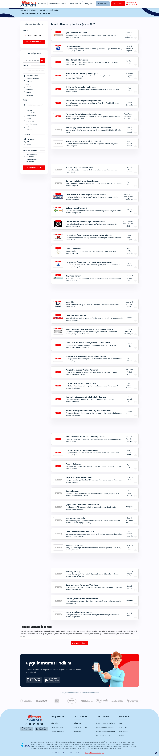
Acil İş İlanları (75, 4)
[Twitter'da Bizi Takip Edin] (34, 723)
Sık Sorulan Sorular (103, 736)
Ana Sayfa (24, 10)
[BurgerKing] (56, 701)
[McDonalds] (117, 701)
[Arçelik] (41, 701)
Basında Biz (123, 727)
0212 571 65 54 (132, 4)
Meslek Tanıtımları (57, 732)
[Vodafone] (26, 701)
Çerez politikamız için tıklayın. (94, 753)
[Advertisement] (34, 209)
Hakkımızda (123, 732)
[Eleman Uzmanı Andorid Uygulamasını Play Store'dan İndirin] (52, 680)
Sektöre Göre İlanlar (57, 4)
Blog (120, 723)
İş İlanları (42, 4)
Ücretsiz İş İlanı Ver (80, 727)
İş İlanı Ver (118, 4)
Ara (43, 60)
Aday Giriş (89, 4)
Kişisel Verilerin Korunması (105, 732)
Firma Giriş (102, 4)
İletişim (121, 736)
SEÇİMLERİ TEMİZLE (34, 41)
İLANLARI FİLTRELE (34, 167)
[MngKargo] (87, 701)
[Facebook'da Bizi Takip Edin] (30, 723)
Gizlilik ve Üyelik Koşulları (105, 727)
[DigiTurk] (102, 701)
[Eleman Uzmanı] (28, 4)
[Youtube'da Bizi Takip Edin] (41, 723)
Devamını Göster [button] (79, 643)
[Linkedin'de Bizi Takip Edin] (38, 723)
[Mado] (71, 701)
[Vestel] (133, 701)
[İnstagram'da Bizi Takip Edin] (26, 723)
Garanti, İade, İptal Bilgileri (105, 723)
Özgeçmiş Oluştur (57, 727)
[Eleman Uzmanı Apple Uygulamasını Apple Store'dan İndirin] (34, 680)
